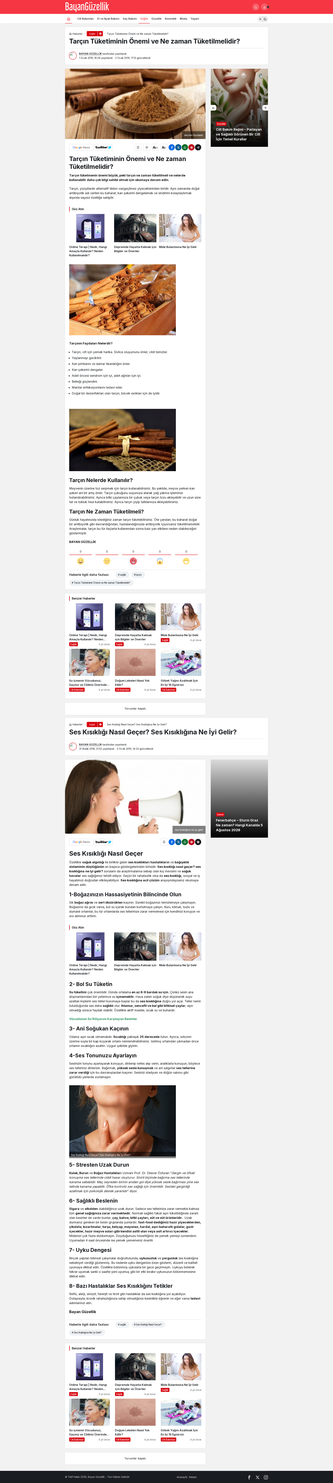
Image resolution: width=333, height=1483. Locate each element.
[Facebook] (249, 1477)
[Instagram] (266, 1477)
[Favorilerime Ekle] (138, 147)
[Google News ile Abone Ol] (81, 147)
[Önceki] (213, 108)
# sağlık (122, 574)
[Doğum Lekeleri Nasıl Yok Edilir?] (135, 670)
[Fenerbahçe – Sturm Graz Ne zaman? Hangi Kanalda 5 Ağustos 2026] (239, 799)
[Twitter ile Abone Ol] (103, 147)
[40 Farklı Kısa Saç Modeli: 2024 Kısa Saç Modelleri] (239, 108)
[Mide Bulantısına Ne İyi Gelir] (180, 235)
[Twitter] (257, 1477)
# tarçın (138, 574)
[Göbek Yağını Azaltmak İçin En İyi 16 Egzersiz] (181, 670)
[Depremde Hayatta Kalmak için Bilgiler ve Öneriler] (135, 235)
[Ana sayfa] (68, 18)
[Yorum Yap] (146, 147)
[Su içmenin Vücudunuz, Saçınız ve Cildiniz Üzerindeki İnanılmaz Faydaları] (89, 670)
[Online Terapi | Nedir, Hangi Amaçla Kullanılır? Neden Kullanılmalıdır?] (90, 235)
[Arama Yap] (255, 6)
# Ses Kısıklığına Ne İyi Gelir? (87, 1332)
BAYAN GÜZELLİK (90, 53)
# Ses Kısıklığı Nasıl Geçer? (148, 1324)
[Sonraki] (265, 108)
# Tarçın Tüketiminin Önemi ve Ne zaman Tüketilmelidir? (101, 582)
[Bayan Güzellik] (87, 6)
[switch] (263, 18)
